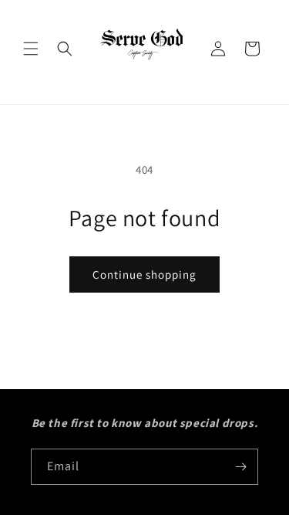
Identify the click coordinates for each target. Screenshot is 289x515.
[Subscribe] (240, 467)
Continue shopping (144, 274)
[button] (31, 49)
